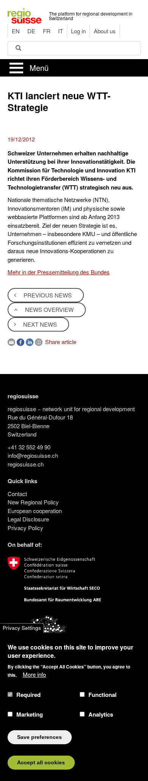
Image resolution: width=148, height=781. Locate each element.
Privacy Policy (25, 528)
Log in (78, 31)
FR (46, 31)
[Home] (24, 15)
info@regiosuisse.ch (33, 455)
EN (16, 31)
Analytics (100, 714)
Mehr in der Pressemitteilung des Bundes (59, 272)
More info (34, 674)
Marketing (29, 714)
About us (105, 31)
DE (31, 31)
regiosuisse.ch (26, 464)
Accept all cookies (41, 762)
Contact (17, 494)
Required (28, 694)
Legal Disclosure (28, 519)
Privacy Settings (22, 628)
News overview (49, 309)
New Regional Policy (33, 502)
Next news (39, 324)
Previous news (47, 295)
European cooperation (35, 511)
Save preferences (39, 737)
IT (60, 31)
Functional (102, 694)
